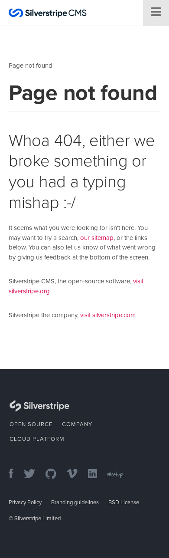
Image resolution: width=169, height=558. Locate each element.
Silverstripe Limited (37, 518)
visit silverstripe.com (108, 315)
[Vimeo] (76, 474)
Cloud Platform (37, 439)
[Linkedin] (97, 474)
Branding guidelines (75, 502)
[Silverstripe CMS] (48, 14)
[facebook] (15, 474)
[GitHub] (55, 474)
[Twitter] (34, 474)
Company (77, 424)
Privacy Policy (25, 502)
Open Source (31, 424)
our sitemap (97, 238)
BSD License (123, 502)
